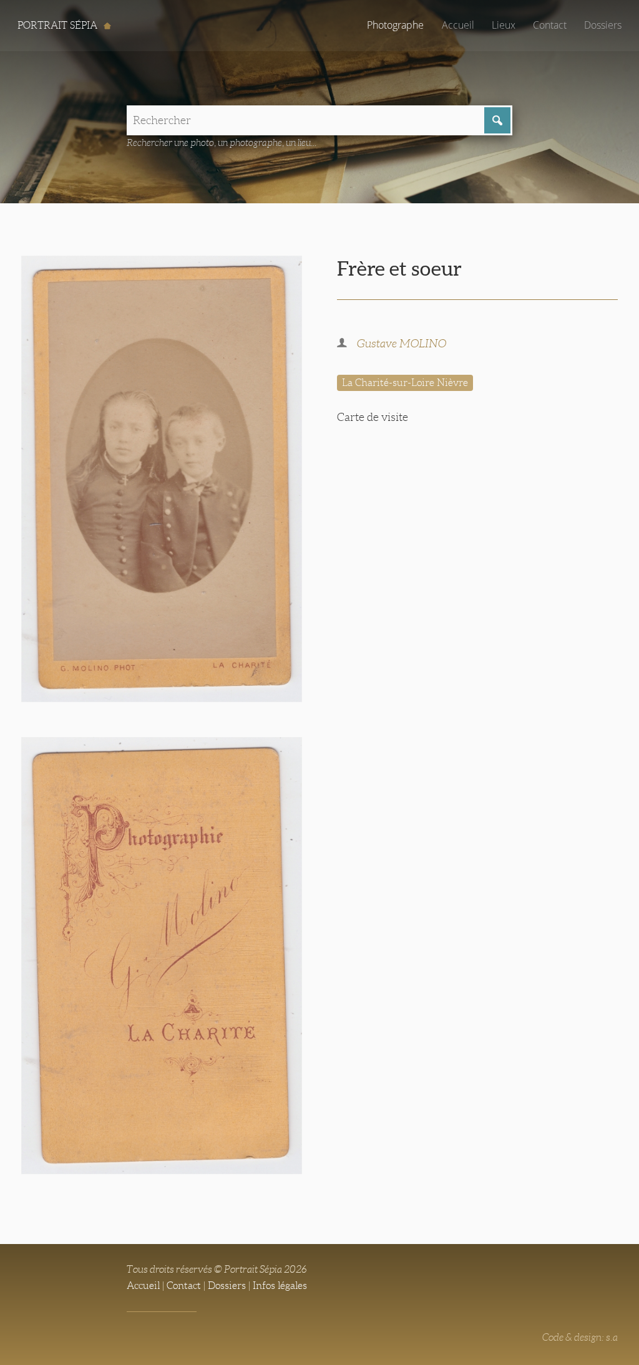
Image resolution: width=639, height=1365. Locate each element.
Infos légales (280, 1285)
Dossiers (603, 25)
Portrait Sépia (58, 25)
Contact (550, 25)
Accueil (458, 25)
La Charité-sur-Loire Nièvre (405, 382)
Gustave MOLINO (401, 343)
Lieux (503, 25)
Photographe (395, 25)
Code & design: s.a (580, 1337)
